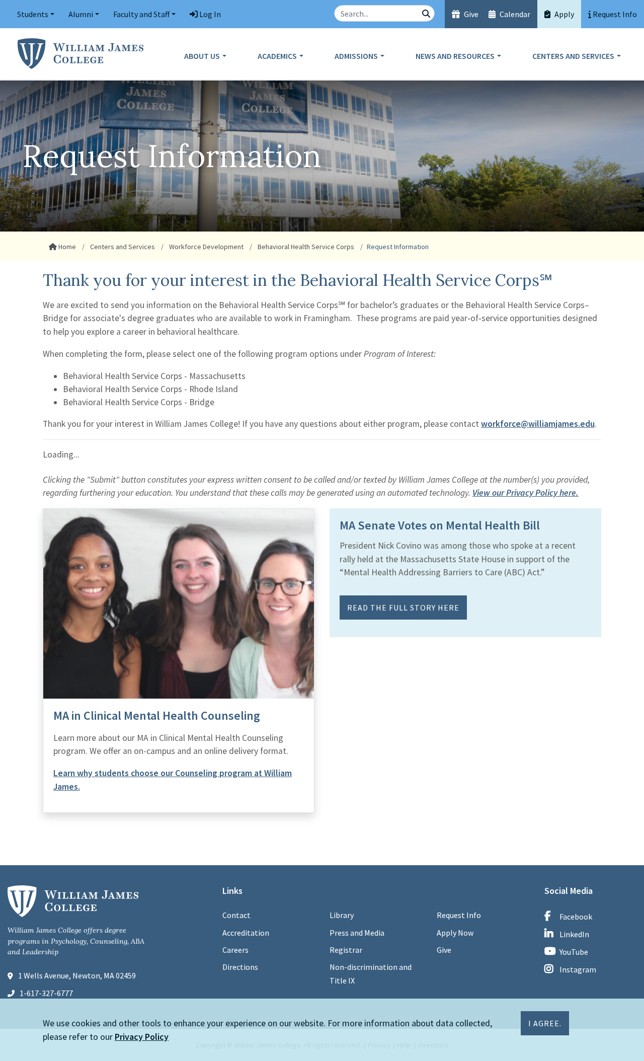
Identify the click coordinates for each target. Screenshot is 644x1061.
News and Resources (455, 56)
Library (342, 915)
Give (470, 14)
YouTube (573, 952)
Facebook (575, 917)
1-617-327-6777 (46, 993)
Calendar (514, 14)
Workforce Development (206, 246)
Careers (235, 950)
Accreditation (245, 933)
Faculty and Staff (141, 14)
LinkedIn (574, 934)
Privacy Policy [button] (142, 1036)
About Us (202, 56)
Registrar (346, 950)
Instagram (577, 969)
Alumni (80, 14)
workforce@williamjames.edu (538, 423)
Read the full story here (403, 607)
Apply (563, 14)
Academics (277, 56)
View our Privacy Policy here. (525, 492)
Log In (209, 14)
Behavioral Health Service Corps (305, 246)
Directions (240, 967)
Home (66, 246)
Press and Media (357, 933)
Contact (236, 915)
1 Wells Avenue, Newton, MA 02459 (77, 975)
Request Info (459, 915)
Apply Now (455, 933)
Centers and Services (573, 56)
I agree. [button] (544, 1023)
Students (32, 14)
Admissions (356, 56)
